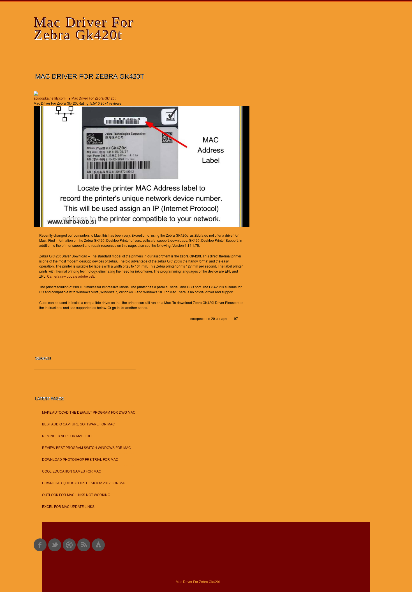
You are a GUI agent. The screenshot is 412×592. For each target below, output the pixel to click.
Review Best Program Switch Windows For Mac (86, 448)
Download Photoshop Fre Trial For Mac (80, 460)
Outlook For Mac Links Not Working (76, 495)
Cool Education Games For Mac (71, 471)
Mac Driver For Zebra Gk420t (84, 28)
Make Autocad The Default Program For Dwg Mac (88, 412)
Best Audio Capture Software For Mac (78, 424)
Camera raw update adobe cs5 (70, 276)
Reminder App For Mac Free (68, 436)
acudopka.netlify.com (50, 98)
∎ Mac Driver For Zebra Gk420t (91, 98)
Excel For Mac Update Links (68, 507)
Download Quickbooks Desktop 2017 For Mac (84, 483)
